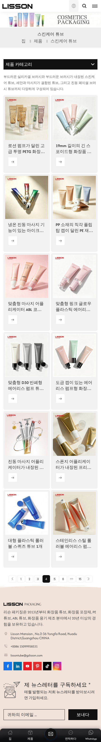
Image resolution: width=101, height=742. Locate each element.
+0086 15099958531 (24, 646)
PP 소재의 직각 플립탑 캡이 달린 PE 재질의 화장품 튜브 (74, 228)
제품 (38, 41)
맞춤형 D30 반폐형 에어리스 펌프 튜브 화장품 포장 (26, 386)
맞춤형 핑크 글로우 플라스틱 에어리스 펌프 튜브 (73, 307)
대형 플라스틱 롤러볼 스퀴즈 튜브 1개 (26, 543)
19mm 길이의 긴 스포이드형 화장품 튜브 (73, 149)
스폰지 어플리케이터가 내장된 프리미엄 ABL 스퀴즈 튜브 (73, 464)
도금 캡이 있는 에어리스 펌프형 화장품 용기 (74, 386)
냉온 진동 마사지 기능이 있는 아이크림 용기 (26, 228)
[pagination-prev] (12, 579)
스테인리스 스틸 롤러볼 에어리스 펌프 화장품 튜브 (73, 543)
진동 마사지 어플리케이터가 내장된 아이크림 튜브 (26, 464)
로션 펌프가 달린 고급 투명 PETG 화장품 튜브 (26, 149)
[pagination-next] (88, 579)
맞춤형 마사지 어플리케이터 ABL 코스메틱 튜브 (26, 307)
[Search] (84, 6)
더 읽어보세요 (12, 161)
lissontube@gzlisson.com (27, 655)
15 (80, 579)
